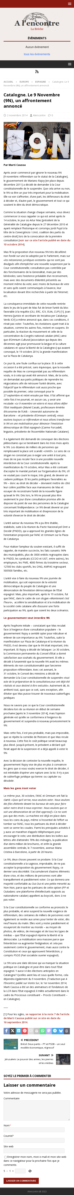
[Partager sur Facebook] (7, 1031)
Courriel (8, 1136)
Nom (7, 1125)
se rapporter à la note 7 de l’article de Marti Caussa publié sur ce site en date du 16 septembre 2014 (36, 1018)
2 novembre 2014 (17, 115)
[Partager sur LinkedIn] (19, 1031)
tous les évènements (37, 54)
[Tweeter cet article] (13, 1031)
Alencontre (39, 115)
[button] (69, 3)
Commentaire (12, 1098)
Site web (8, 1146)
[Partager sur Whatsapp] (43, 1031)
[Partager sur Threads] (67, 1031)
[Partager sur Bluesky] (61, 1031)
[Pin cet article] (25, 1031)
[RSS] (37, 71)
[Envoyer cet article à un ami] (31, 1031)
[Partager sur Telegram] (55, 1031)
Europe (24, 81)
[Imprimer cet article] (37, 1031)
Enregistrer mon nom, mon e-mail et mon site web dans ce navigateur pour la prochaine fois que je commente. (35, 1161)
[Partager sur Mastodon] (49, 1031)
